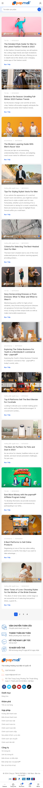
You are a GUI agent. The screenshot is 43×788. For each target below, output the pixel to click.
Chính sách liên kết (8, 742)
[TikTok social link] (29, 687)
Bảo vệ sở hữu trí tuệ (9, 765)
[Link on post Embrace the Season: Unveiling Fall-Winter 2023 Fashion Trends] (21, 79)
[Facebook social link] (4, 687)
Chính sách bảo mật (8, 721)
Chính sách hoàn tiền (9, 728)
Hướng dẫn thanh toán (9, 713)
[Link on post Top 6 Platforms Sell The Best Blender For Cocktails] (21, 382)
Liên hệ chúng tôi (7, 754)
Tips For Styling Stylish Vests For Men (21, 191)
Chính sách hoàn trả (8, 724)
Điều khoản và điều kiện (10, 758)
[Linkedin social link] (24, 687)
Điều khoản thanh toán (9, 717)
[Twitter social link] (9, 687)
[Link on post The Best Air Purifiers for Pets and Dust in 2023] (21, 430)
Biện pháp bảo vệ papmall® (11, 762)
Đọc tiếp (7, 64)
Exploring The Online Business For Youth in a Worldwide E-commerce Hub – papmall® (19, 352)
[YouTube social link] (19, 687)
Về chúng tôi (6, 751)
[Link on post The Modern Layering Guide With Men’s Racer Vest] (21, 127)
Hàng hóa (5, 696)
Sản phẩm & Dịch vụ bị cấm (11, 735)
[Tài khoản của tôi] (40, 3)
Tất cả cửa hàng (7, 705)
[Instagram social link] (14, 687)
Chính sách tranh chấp (9, 731)
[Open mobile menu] (3, 3)
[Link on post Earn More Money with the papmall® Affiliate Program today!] (21, 477)
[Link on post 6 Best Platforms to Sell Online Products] (21, 525)
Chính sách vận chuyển (9, 739)
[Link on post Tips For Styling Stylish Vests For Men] (21, 174)
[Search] (39, 9)
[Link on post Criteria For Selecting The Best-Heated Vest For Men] (21, 229)
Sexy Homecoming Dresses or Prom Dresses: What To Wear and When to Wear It (20, 296)
